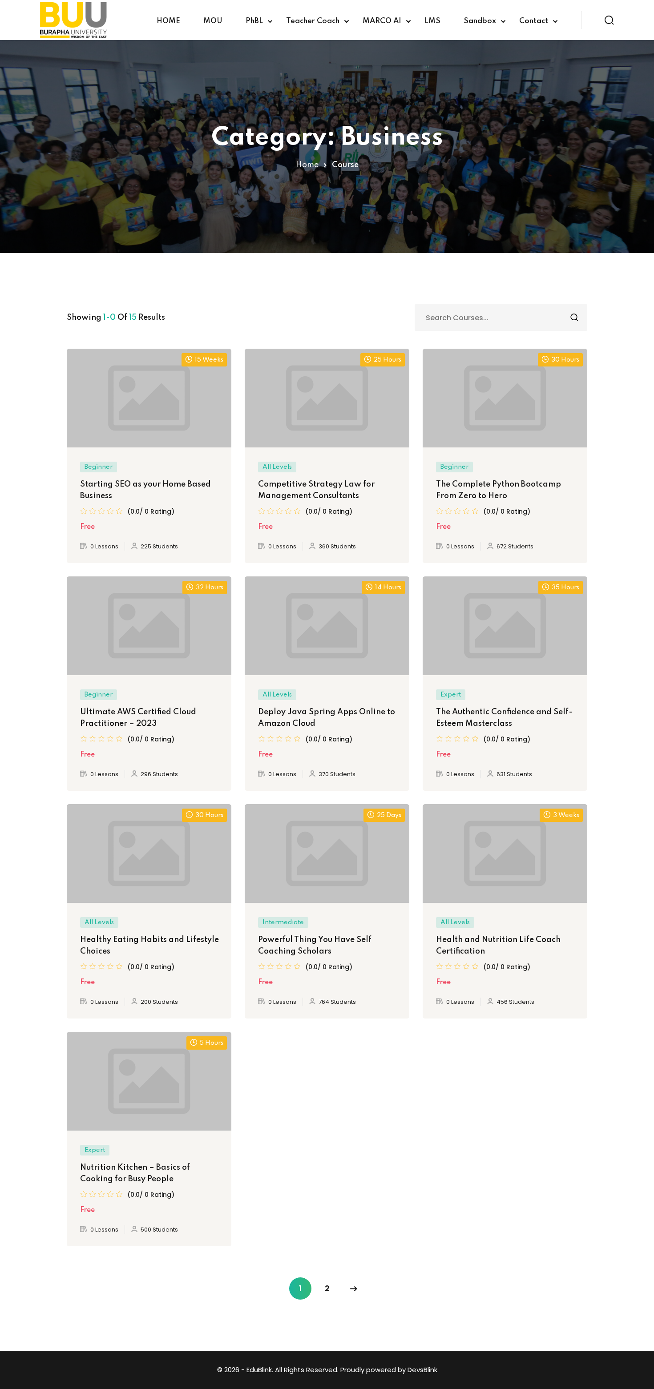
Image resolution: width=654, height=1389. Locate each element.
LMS (432, 21)
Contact (533, 21)
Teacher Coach (312, 21)
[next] (354, 1288)
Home (307, 165)
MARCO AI (382, 21)
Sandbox (480, 21)
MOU (212, 21)
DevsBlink (422, 1369)
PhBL (254, 21)
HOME (168, 21)
